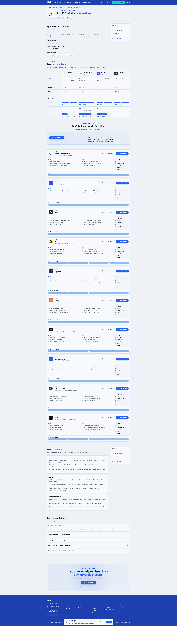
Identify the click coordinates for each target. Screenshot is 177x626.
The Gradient (59, 417)
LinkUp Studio (59, 329)
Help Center (67, 602)
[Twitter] (54, 615)
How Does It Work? (109, 604)
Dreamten (58, 271)
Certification (121, 606)
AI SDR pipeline (81, 602)
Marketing (94, 608)
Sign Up (109, 2)
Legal (129, 622)
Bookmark (71, 17)
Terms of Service (123, 622)
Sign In (128, 2)
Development (95, 604)
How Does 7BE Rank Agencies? (110, 606)
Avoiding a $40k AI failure (82, 606)
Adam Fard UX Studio (61, 359)
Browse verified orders (97, 602)
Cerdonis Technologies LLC (89, 72)
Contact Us (67, 608)
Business (94, 610)
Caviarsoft (104, 72)
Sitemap (67, 606)
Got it (109, 621)
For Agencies (76, 2)
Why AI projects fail (109, 609)
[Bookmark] (67, 74)
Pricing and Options (123, 604)
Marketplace (86, 2)
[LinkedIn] (57, 615)
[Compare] (102, 153)
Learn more (93, 623)
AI (92, 612)
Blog (66, 604)
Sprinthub (69, 72)
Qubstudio (58, 241)
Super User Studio (60, 388)
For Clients (67, 2)
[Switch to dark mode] (101, 2)
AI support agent (82, 604)
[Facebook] (48, 615)
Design (93, 606)
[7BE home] (49, 600)
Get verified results (118, 2)
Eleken (57, 300)
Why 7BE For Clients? (110, 602)
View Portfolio (110, 153)
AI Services (58, 2)
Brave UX (121, 72)
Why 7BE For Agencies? (124, 602)
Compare (62, 17)
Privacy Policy (115, 622)
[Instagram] (51, 615)
